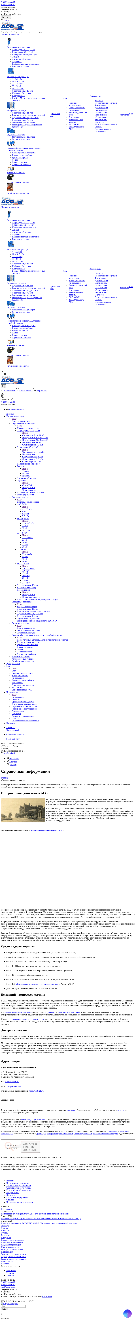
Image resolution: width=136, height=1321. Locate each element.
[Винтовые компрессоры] (28, 71)
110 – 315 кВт (28, 568)
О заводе (5, 1226)
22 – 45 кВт (27, 537)
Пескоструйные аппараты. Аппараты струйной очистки (42, 640)
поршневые (112, 1131)
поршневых (50, 1012)
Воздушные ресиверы (27, 606)
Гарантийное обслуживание (14, 1259)
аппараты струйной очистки (60, 1134)
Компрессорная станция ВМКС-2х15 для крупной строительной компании (35, 1214)
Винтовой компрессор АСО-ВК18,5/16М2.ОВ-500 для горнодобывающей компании (39, 1223)
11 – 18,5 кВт (28, 523)
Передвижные (28, 594)
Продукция (6, 1237)
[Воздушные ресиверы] (28, 105)
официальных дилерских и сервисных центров (37, 984)
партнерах (71, 1110)
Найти (4, 1309)
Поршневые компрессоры (28, 428)
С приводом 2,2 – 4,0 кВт (33, 435)
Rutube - (34, 830)
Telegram (13, 762)
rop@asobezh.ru (11, 753)
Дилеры (4, 1228)
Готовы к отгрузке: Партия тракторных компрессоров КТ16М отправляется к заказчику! (41, 1218)
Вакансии (5, 1235)
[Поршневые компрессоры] (28, 42)
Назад (14, 418)
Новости (5, 1230)
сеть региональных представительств (27, 1019)
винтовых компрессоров (69, 1012)
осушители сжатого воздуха (105, 1134)
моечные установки (83, 1134)
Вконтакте (14, 758)
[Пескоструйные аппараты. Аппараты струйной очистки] (28, 143)
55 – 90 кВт (27, 554)
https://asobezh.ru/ (36, 1091)
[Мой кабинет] (2, 372)
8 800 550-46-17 (8, 2)
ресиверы (41, 1134)
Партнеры (5, 1264)
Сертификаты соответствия (13, 1256)
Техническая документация (13, 1254)
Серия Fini (27, 485)
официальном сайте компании (18, 1012)
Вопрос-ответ (7, 1261)
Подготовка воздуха (26, 628)
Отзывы (4, 1233)
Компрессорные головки (12, 1249)
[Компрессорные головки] (28, 177)
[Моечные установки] (28, 168)
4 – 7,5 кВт (27, 509)
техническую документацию (34, 1119)
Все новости (6, 1209)
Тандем (25, 471)
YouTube (13, 765)
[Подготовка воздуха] (28, 130)
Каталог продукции (21, 421)
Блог (14, 671)
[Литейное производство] (28, 187)
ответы (121, 1110)
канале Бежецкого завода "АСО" (50, 830)
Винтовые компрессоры (28, 502)
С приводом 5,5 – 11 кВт (33, 452)
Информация (18, 697)
